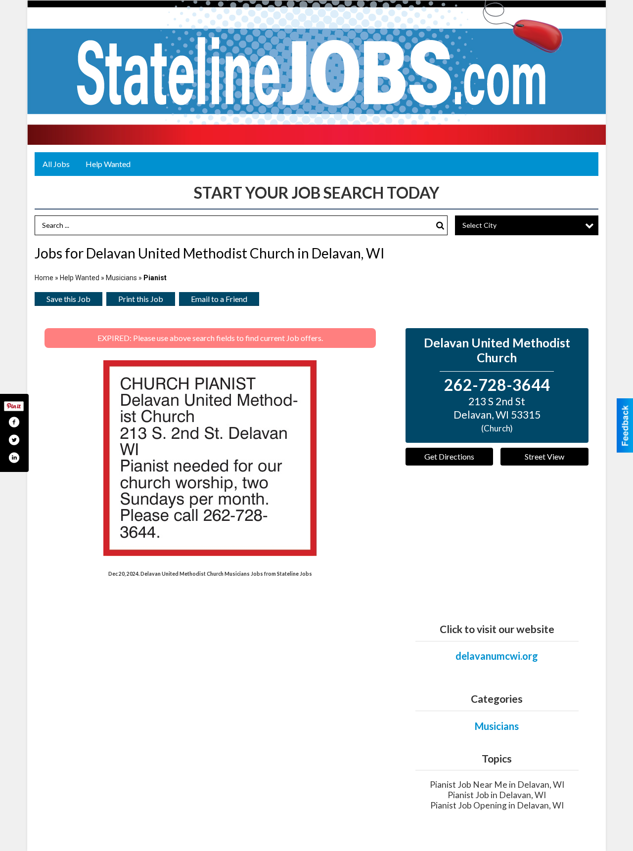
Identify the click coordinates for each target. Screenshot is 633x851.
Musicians (121, 278)
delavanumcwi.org (496, 656)
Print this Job (140, 298)
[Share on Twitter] (13, 440)
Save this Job (68, 298)
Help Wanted (108, 164)
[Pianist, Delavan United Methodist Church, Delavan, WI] (210, 458)
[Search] (440, 225)
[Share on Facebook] (13, 422)
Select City (479, 225)
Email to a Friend (219, 298)
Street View (544, 456)
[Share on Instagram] (13, 458)
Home (44, 278)
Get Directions (449, 456)
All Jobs (56, 164)
